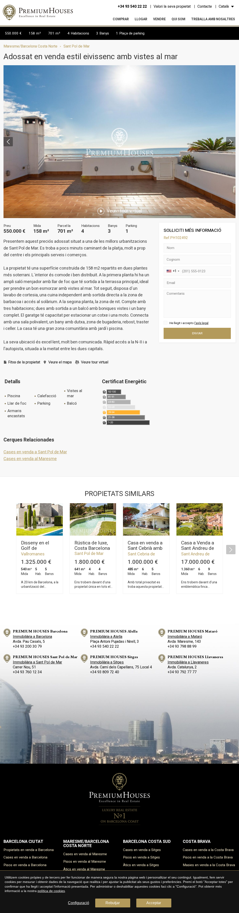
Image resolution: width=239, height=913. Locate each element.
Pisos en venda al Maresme (84, 861)
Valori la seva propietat (172, 6)
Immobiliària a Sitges (107, 662)
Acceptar (153, 903)
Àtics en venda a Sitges (141, 865)
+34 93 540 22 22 (132, 6)
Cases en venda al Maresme (30, 459)
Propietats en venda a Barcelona (29, 849)
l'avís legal (201, 323)
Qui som (178, 19)
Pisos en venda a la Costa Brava (208, 857)
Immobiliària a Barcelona (32, 636)
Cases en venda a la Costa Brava (208, 849)
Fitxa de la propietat (24, 362)
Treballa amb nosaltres (213, 19)
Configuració (78, 903)
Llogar (141, 19)
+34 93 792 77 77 (182, 672)
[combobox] (172, 271)
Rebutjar (112, 903)
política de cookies (51, 891)
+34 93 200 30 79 (27, 646)
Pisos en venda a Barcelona (25, 865)
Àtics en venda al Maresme (84, 869)
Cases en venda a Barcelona (25, 857)
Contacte (204, 6)
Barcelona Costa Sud (147, 841)
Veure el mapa (60, 362)
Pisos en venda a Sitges (141, 857)
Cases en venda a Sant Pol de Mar (35, 452)
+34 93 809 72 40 (104, 672)
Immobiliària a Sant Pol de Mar (37, 662)
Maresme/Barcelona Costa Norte (30, 46)
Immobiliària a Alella (106, 636)
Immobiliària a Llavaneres (188, 662)
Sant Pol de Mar (76, 46)
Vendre (159, 19)
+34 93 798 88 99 (182, 646)
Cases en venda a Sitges (142, 849)
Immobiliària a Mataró (185, 636)
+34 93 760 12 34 (27, 672)
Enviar (197, 333)
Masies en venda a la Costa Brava (209, 865)
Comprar (121, 19)
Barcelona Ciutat (23, 841)
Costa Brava (197, 841)
